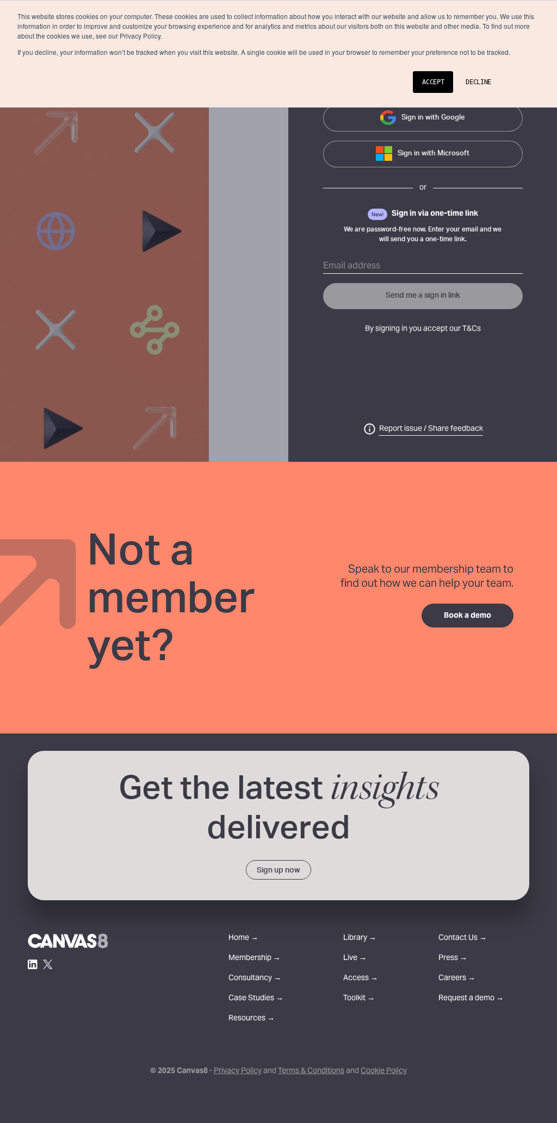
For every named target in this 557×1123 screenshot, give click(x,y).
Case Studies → (255, 999)
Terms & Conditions (311, 1071)
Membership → (254, 958)
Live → (355, 958)
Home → (243, 938)
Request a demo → (471, 999)
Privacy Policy (238, 1071)
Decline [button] (478, 82)
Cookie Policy (384, 1071)
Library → (359, 938)
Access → (360, 978)
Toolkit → (359, 999)
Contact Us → (462, 938)
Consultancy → (254, 978)
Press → (452, 958)
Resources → (251, 1019)
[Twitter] (48, 964)
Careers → (456, 978)
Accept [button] (433, 82)
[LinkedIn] (33, 964)
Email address (351, 266)
